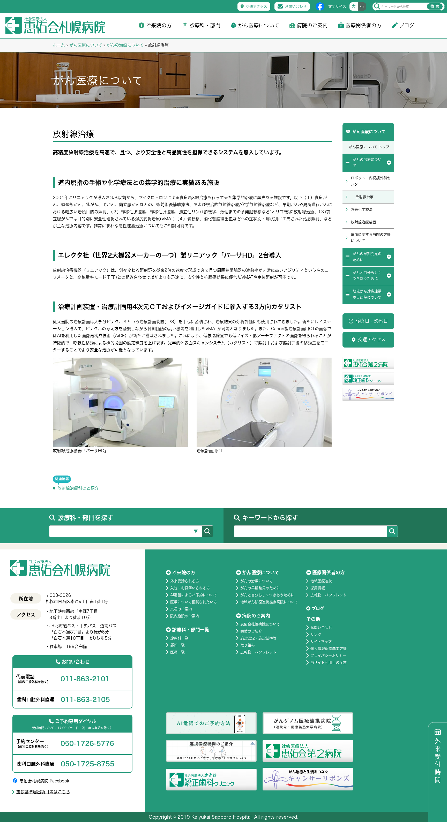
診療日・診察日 (371, 321)
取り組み (247, 645)
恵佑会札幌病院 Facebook (44, 781)
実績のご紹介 (251, 631)
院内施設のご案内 (184, 616)
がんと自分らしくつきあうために (367, 276)
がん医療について (258, 25)
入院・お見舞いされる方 (190, 588)
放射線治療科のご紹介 (78, 488)
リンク (315, 634)
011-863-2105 (85, 699)
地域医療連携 (321, 581)
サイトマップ (321, 641)
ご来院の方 (159, 25)
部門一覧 (177, 645)
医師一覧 (177, 652)
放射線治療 (364, 197)
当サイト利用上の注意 (328, 662)
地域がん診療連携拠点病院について (367, 294)
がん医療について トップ (369, 147)
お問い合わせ (296, 6)
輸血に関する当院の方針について (371, 238)
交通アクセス (256, 6)
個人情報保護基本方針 (328, 648)
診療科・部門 (204, 25)
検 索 (434, 6)
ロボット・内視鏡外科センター (371, 181)
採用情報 (317, 588)
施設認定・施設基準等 (258, 638)
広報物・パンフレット (258, 652)
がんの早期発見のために (367, 257)
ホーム (59, 45)
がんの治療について (125, 45)
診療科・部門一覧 (190, 629)
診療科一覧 (179, 638)
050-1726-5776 (87, 743)
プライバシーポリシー (328, 655)
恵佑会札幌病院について (260, 624)
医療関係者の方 (363, 25)
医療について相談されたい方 (193, 602)
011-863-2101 (85, 679)
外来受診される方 (184, 581)
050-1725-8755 (87, 764)
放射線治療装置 (363, 222)
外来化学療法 (362, 209)
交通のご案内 (181, 609)
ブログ (406, 25)
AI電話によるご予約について (193, 595)
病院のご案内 (312, 25)
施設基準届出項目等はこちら (43, 792)
